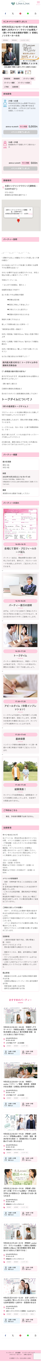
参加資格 (7, 78)
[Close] (30, 209)
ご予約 (6, 87)
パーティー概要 (9, 83)
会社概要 (17, 1353)
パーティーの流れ (24, 83)
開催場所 (17, 78)
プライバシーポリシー (15, 1355)
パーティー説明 (28, 78)
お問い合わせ (27, 1355)
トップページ (10, 1353)
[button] (5, 13)
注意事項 (15, 87)
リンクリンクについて (28, 1353)
